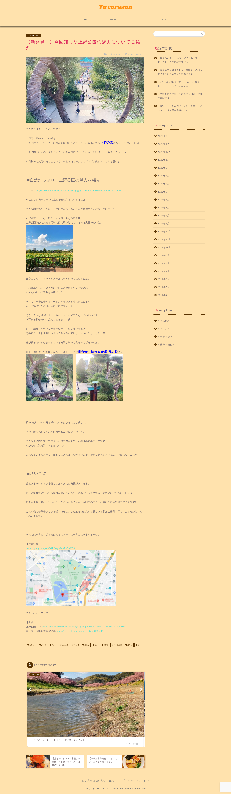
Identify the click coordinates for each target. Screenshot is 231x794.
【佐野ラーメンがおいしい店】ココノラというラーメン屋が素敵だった (180, 108)
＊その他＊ (164, 320)
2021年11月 (164, 239)
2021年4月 (164, 295)
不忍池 (76, 645)
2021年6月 (164, 279)
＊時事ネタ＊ (165, 336)
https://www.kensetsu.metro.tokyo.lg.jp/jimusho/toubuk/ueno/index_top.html (79, 190)
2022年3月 (164, 207)
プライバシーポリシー (135, 780)
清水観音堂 (117, 645)
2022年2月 (164, 215)
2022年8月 (164, 175)
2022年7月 (164, 183)
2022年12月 (164, 151)
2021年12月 (164, 231)
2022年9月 (164, 167)
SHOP (113, 19)
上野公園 (65, 645)
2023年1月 (164, 143)
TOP (63, 19)
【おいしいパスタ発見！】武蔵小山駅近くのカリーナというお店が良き (180, 84)
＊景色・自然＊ (34, 35)
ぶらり (43, 645)
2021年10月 (164, 247)
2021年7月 (164, 271)
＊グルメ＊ (164, 328)
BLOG (137, 19)
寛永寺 (86, 645)
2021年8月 (164, 263)
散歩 (96, 645)
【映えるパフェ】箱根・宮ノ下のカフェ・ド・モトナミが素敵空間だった (180, 60)
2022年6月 (164, 191)
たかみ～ (32, 645)
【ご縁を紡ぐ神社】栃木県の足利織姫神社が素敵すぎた (180, 96)
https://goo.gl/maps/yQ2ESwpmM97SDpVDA (50, 548)
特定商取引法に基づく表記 (98, 780)
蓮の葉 (129, 645)
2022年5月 (164, 199)
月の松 (105, 645)
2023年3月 (164, 136)
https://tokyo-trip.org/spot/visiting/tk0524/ (79, 631)
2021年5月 (164, 287)
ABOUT (87, 19)
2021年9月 (164, 255)
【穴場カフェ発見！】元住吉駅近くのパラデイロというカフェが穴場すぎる (180, 72)
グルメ (53, 645)
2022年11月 (164, 159)
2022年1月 (164, 223)
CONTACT (164, 19)
